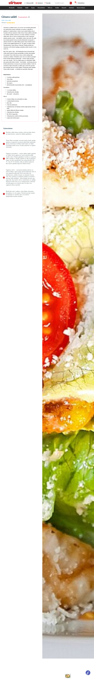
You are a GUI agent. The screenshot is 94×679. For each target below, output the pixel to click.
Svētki (57, 7)
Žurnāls (48, 3)
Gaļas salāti (8, 20)
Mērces (50, 7)
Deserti (64, 7)
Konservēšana (81, 7)
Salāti (26, 7)
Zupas (33, 7)
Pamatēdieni (41, 7)
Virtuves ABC (30, 3)
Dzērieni (71, 7)
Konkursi (40, 3)
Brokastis (11, 7)
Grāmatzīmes (79, 3)
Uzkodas (19, 7)
